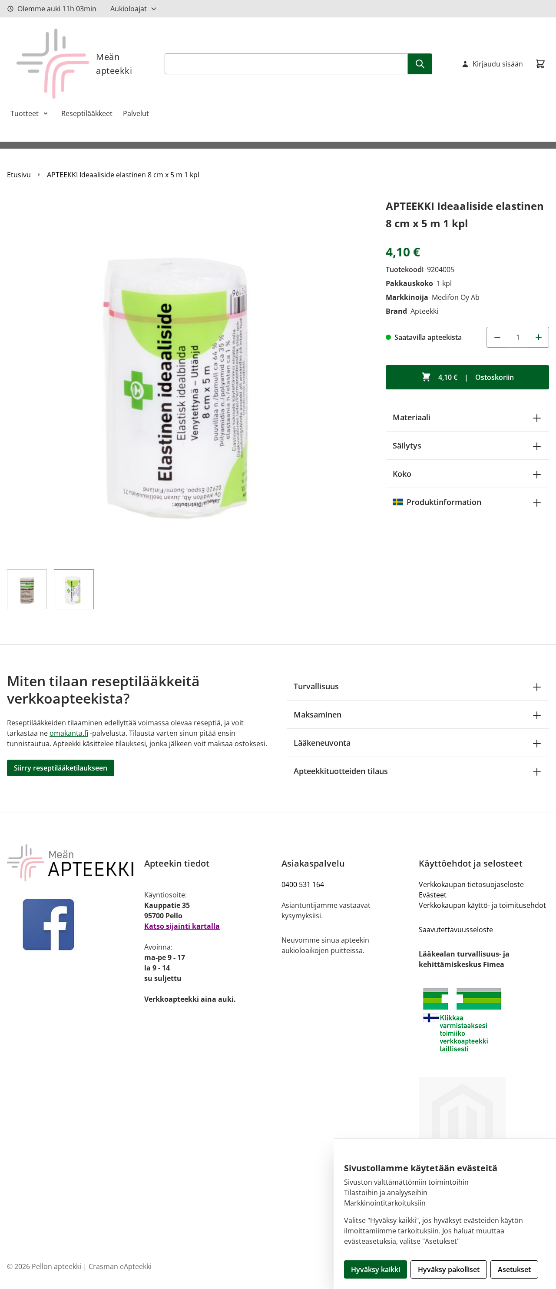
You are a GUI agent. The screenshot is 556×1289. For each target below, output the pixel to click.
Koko (402, 473)
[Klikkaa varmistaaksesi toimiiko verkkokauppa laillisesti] (484, 1019)
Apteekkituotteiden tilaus (341, 771)
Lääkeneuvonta (322, 743)
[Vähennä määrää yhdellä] (496, 337)
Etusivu (19, 174)
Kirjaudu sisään (498, 64)
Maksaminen (317, 714)
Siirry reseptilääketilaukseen (60, 768)
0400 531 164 (302, 884)
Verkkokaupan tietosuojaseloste (471, 884)
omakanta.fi (69, 733)
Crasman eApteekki (120, 1266)
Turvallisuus (316, 686)
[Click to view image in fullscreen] (187, 378)
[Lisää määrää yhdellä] (538, 337)
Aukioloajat (128, 8)
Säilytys (407, 445)
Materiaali (411, 417)
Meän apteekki (114, 63)
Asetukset (514, 1269)
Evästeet (433, 895)
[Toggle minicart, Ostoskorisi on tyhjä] (540, 64)
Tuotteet (24, 113)
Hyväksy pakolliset (449, 1269)
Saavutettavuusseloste (456, 929)
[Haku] (420, 63)
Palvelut (136, 113)
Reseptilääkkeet (87, 113)
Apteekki (424, 311)
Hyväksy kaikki (375, 1269)
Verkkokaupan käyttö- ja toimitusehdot (482, 905)
